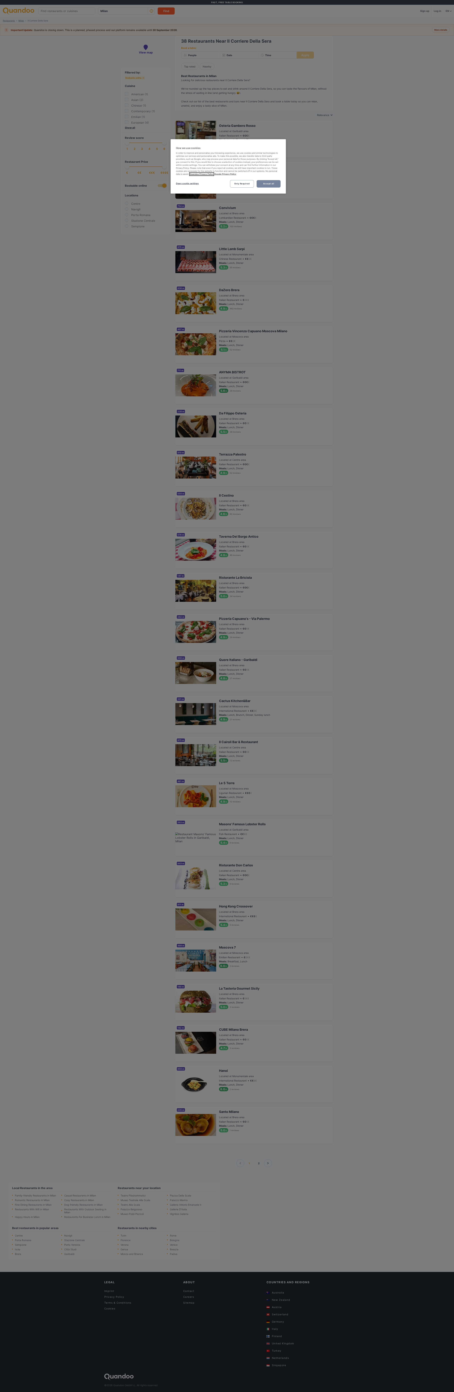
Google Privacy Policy (225, 174)
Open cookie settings (187, 183)
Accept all (268, 183)
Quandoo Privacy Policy (202, 174)
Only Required (242, 183)
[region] (228, 166)
